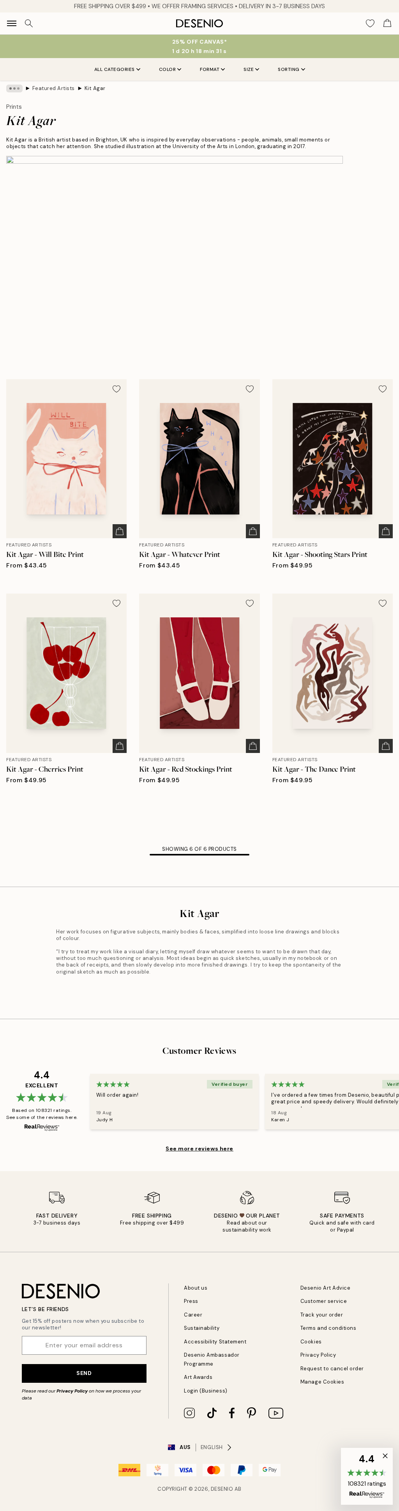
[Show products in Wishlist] (370, 23)
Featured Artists (53, 88)
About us (195, 1288)
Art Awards (198, 1377)
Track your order (321, 1314)
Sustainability (201, 1328)
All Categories (114, 69)
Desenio (222, 1489)
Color (167, 69)
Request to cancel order (332, 1368)
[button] (367, 1476)
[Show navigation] (11, 23)
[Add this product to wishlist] (116, 389)
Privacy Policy (72, 1391)
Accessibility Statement (215, 1341)
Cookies (311, 1341)
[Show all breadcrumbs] (14, 88)
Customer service (323, 1301)
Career (193, 1314)
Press (191, 1301)
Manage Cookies (322, 1381)
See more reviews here (199, 1148)
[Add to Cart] (120, 531)
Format (209, 69)
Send (84, 1373)
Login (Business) (205, 1390)
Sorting (289, 69)
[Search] (28, 23)
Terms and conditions (328, 1328)
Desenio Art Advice (325, 1288)
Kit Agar (95, 88)
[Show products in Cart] (387, 23)
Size (249, 69)
